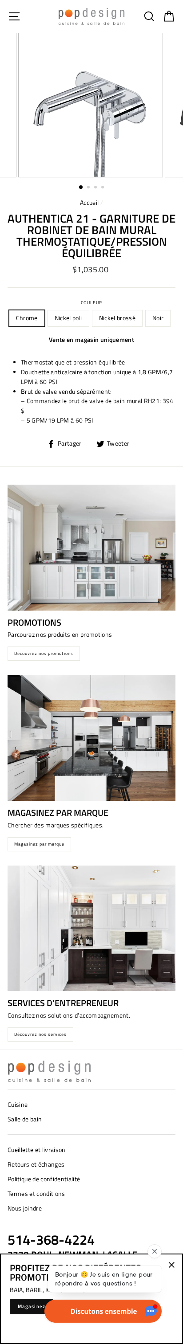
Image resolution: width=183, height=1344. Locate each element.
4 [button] (103, 188)
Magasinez (31, 1306)
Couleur (91, 302)
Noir (157, 317)
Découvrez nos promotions (43, 653)
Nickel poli (68, 317)
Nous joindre (25, 1208)
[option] (91, 105)
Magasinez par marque (39, 844)
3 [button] (96, 188)
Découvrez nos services (40, 1034)
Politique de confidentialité (44, 1179)
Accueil (89, 202)
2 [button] (89, 188)
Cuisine (18, 1104)
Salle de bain (25, 1119)
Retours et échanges (36, 1164)
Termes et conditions (36, 1193)
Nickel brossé (117, 317)
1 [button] (81, 187)
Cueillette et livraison (37, 1149)
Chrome (27, 317)
